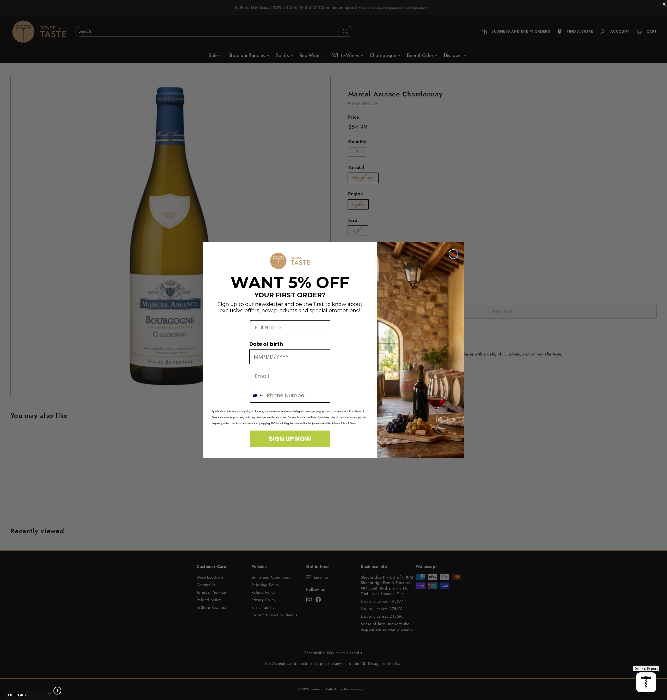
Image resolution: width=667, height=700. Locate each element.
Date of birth (266, 344)
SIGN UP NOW (290, 438)
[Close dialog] (453, 254)
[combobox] (257, 395)
